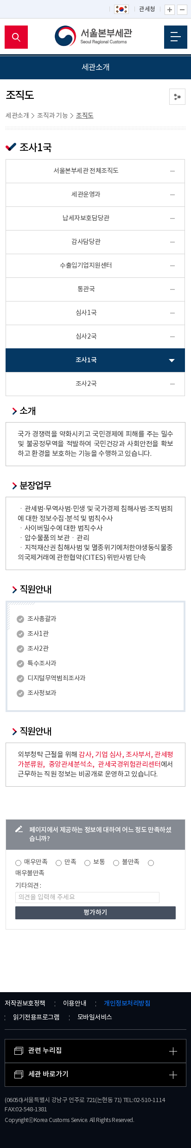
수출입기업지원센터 (86, 265)
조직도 (85, 116)
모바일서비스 (94, 1017)
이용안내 (74, 1003)
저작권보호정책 (25, 1003)
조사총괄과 (42, 619)
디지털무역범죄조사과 (56, 678)
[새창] (122, 10)
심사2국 (86, 336)
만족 (70, 862)
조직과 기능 (52, 116)
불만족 (131, 862)
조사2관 (37, 649)
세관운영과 (86, 195)
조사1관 (37, 634)
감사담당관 (86, 242)
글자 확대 (170, 10)
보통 (99, 862)
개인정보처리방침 (127, 1003)
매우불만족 (30, 873)
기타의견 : (28, 886)
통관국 (86, 289)
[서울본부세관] (96, 37)
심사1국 (86, 313)
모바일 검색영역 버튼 (16, 37)
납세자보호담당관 (86, 218)
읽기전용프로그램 (36, 1017)
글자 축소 (182, 10)
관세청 (147, 9)
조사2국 (86, 384)
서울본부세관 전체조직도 (86, 171)
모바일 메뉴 (175, 37)
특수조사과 (42, 663)
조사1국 (86, 360)
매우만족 (35, 862)
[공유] (177, 97)
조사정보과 (42, 693)
